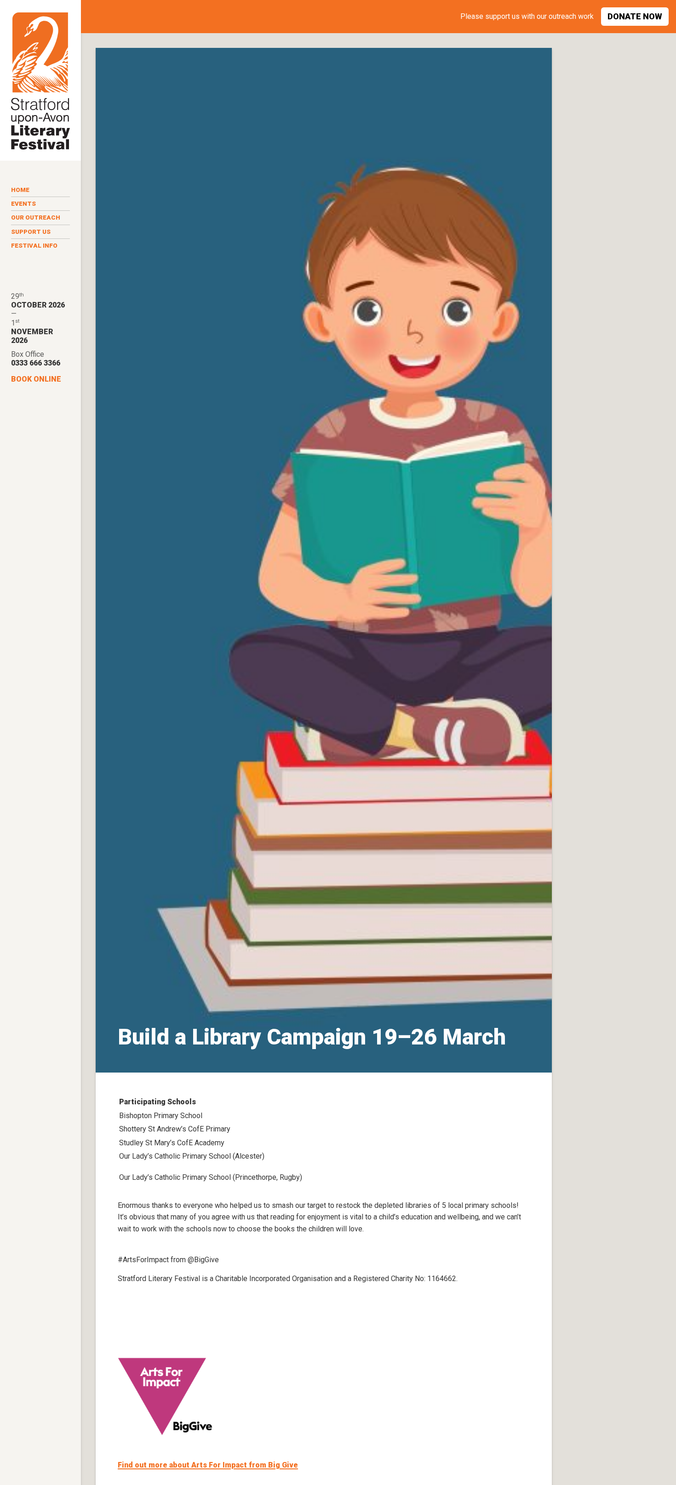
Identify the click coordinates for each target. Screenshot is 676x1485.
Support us (31, 231)
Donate (634, 16)
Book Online (36, 379)
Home (20, 189)
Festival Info (34, 245)
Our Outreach (35, 217)
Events (23, 203)
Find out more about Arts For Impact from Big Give (208, 1465)
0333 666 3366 (35, 363)
